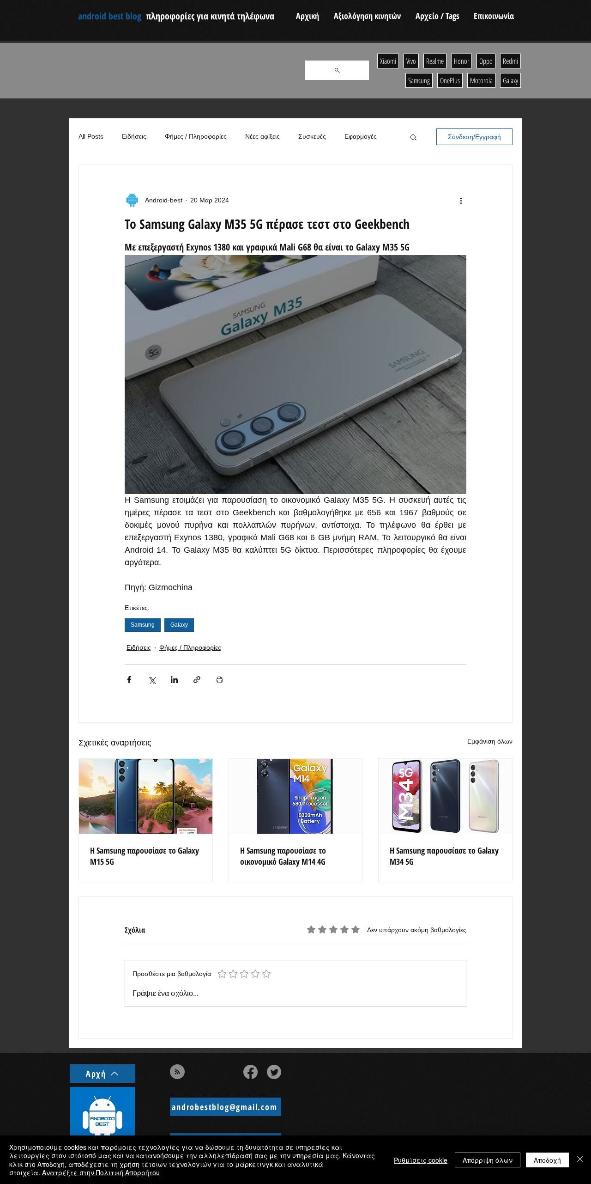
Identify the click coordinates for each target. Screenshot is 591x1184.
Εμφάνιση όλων (490, 741)
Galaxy (179, 625)
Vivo (411, 61)
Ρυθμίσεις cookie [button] (420, 1160)
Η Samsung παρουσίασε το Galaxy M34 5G (444, 856)
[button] (413, 136)
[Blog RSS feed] (177, 1072)
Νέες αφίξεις (262, 136)
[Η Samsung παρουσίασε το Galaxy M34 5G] (445, 796)
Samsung (143, 625)
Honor (461, 61)
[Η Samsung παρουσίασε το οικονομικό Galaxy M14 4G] (295, 796)
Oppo (486, 61)
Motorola (481, 80)
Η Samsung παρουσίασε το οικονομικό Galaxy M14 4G (283, 856)
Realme (435, 61)
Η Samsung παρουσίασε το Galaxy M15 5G (144, 856)
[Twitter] (274, 1072)
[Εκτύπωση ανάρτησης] (219, 679)
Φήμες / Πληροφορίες (196, 136)
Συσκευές (312, 136)
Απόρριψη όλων (488, 1160)
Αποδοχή (547, 1160)
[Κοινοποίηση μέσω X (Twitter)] (151, 679)
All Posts (90, 136)
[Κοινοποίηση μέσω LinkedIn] (174, 679)
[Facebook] (250, 1072)
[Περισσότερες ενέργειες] (460, 200)
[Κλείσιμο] (579, 1160)
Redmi (510, 61)
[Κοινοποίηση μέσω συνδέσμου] (197, 679)
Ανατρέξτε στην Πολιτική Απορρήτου (101, 1172)
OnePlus (450, 80)
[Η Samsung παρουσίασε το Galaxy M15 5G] (145, 796)
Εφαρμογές (360, 136)
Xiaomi (388, 61)
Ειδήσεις (134, 136)
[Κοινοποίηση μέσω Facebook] (129, 679)
